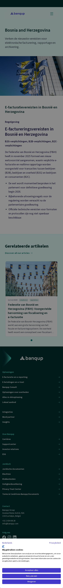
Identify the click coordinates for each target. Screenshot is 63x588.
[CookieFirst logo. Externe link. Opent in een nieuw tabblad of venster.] (3, 546)
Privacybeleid (55, 542)
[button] (7, 543)
